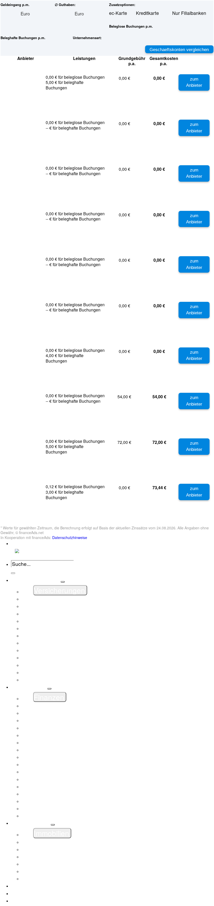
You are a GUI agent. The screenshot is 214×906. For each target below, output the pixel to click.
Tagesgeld (44, 808)
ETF (37, 728)
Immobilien (30, 823)
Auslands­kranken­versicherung (64, 657)
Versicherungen (35, 580)
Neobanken (45, 794)
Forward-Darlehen (52, 871)
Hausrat (41, 628)
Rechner (28, 900)
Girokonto (43, 749)
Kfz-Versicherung (51, 613)
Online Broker (47, 801)
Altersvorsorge (48, 672)
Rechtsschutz (47, 650)
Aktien (39, 720)
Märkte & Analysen (38, 886)
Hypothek (43, 878)
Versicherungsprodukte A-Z (61, 606)
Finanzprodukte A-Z (53, 713)
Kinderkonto (45, 757)
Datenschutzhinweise (69, 537)
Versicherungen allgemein (60, 599)
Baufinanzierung (50, 856)
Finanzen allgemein (53, 705)
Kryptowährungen (51, 779)
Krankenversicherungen (58, 635)
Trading (41, 815)
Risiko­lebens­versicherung (60, 665)
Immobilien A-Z (48, 849)
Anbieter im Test (35, 893)
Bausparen (44, 864)
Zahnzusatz (45, 679)
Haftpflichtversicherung (57, 621)
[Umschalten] (63, 582)
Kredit (39, 764)
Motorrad (42, 643)
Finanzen (28, 687)
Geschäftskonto (49, 742)
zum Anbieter (194, 82)
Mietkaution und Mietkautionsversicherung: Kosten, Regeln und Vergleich (109, 786)
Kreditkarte (44, 771)
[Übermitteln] (13, 573)
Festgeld (42, 735)
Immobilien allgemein (55, 842)
